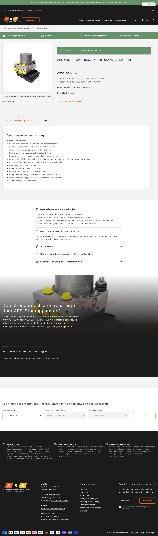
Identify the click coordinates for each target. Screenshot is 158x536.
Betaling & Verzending (89, 501)
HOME (81, 20)
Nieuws (83, 489)
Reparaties (30, 20)
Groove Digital (150, 533)
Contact (108, 20)
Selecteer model (95, 410)
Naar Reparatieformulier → (71, 101)
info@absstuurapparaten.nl (53, 508)
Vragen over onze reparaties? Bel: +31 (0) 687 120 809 (21, 10)
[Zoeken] (142, 20)
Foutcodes (84, 495)
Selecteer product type (55, 410)
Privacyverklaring (87, 505)
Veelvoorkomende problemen (20, 121)
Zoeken (144, 416)
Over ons (84, 492)
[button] (149, 4)
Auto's (45, 121)
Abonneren (147, 500)
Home (4, 28)
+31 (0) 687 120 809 (53, 498)
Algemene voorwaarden (90, 508)
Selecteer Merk (8, 410)
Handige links (120, 20)
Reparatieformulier (94, 20)
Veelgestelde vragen (89, 498)
